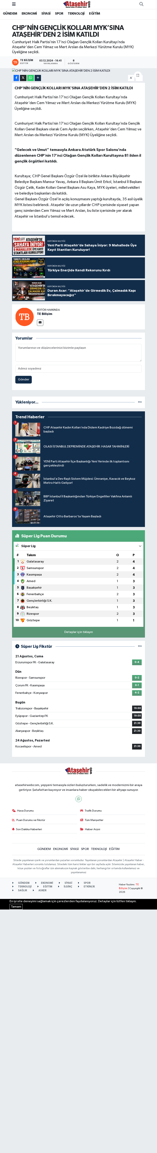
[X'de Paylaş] (23, 78)
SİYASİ (45, 13)
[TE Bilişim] (24, 316)
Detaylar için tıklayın (78, 632)
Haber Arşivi (92, 829)
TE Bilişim (44, 314)
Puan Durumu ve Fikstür (30, 820)
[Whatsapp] (78, 799)
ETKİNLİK (89, 886)
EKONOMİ (29, 13)
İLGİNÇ (67, 886)
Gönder (23, 379)
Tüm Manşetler (94, 820)
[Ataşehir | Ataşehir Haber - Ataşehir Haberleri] (76, 4)
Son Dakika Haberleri (29, 829)
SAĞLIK (22, 890)
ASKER (42, 890)
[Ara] (141, 4)
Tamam (16, 906)
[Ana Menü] (14, 4)
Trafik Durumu (93, 810)
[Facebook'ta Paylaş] (16, 78)
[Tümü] (140, 402)
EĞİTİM (94, 13)
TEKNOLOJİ (76, 13)
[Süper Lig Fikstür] (140, 646)
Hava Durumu (25, 810)
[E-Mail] (40, 323)
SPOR (59, 13)
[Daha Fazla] (38, 78)
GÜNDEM (10, 13)
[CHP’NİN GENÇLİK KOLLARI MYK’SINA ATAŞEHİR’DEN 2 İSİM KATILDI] (78, 70)
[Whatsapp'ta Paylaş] (30, 78)
